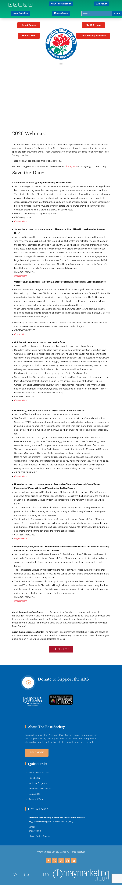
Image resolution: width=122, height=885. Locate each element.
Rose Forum (34, 778)
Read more (37, 752)
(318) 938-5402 (43, 836)
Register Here (20, 221)
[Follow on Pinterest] (20, 5)
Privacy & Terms (36, 799)
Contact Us (34, 794)
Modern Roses (61, 13)
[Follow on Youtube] (30, 5)
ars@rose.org (35, 831)
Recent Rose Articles (39, 772)
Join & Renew (29, 25)
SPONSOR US (61, 649)
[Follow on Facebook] (10, 5)
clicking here (71, 166)
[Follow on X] (15, 5)
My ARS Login (93, 25)
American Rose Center (40, 788)
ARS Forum (101, 4)
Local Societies (20, 13)
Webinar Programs (38, 783)
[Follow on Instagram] (25, 5)
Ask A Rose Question (61, 4)
